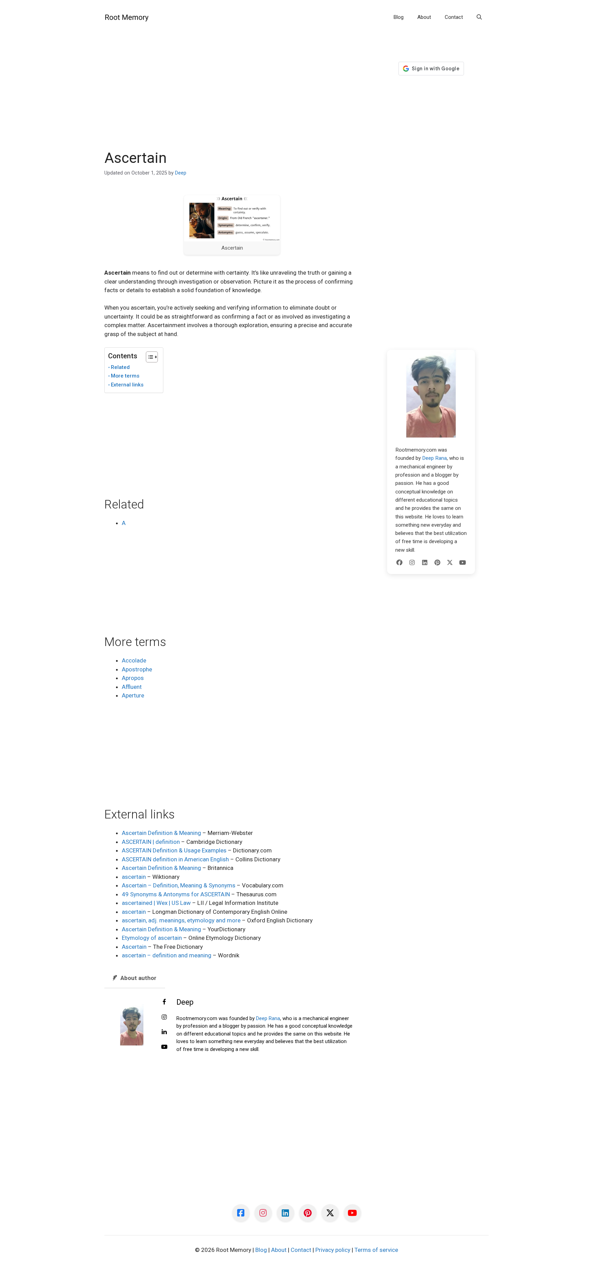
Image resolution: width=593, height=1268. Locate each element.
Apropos (133, 677)
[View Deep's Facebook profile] (164, 1002)
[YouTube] (462, 563)
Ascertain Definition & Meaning (161, 832)
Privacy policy (332, 1249)
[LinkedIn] (425, 563)
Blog (399, 17)
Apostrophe (137, 669)
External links (127, 385)
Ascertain (134, 946)
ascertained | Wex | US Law (156, 902)
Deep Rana (268, 1018)
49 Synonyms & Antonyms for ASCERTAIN (176, 894)
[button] (479, 17)
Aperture (133, 695)
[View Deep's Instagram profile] (164, 1017)
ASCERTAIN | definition (151, 841)
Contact (454, 17)
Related (120, 367)
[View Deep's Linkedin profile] (164, 1032)
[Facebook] (399, 563)
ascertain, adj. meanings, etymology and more (181, 920)
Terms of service (376, 1249)
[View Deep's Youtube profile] (164, 1047)
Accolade (134, 660)
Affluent (132, 686)
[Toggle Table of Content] (148, 357)
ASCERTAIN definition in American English (175, 859)
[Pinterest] (437, 563)
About (424, 17)
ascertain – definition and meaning (166, 955)
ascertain (134, 876)
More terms (125, 376)
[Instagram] (412, 563)
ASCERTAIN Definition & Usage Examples (174, 850)
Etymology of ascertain (152, 937)
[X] (450, 563)
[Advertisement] (232, 99)
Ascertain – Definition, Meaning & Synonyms (178, 885)
